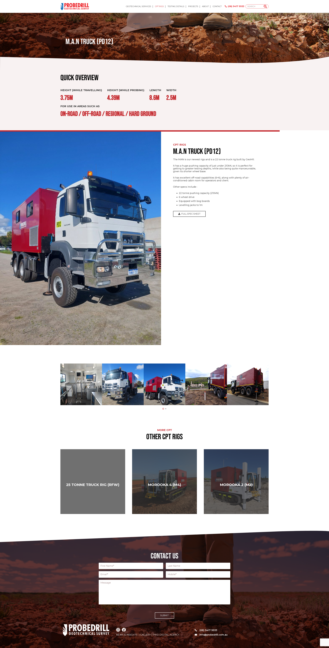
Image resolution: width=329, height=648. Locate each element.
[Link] (75, 6)
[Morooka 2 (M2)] (236, 481)
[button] (163, 408)
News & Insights (127, 634)
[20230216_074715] (206, 384)
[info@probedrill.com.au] (197, 634)
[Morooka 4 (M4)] (164, 481)
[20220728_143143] (123, 384)
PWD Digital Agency (166, 634)
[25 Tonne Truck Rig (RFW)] (92, 481)
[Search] (265, 6)
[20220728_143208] (164, 384)
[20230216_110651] (248, 384)
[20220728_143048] (81, 384)
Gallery (145, 634)
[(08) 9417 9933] (197, 630)
